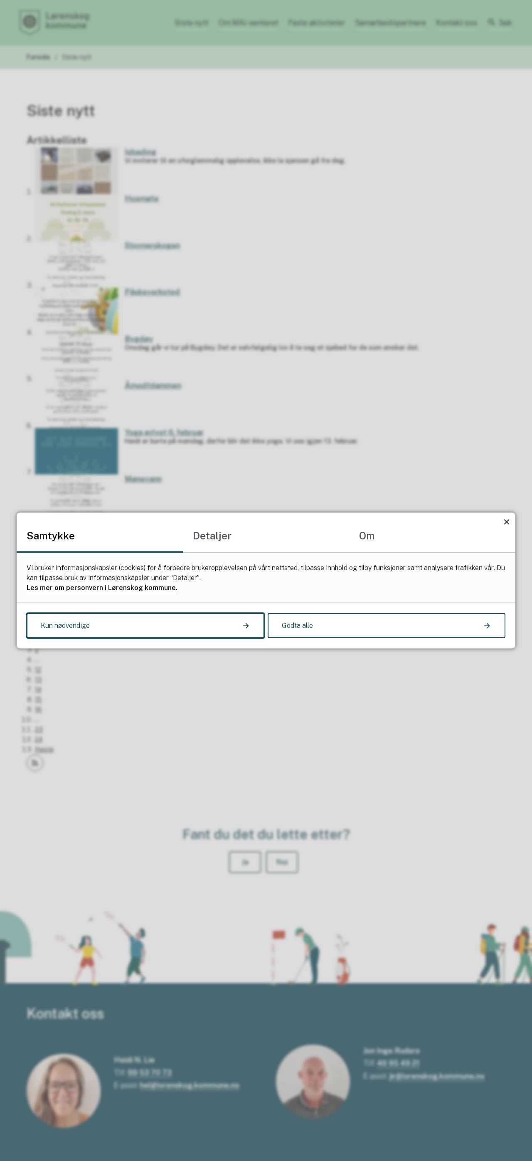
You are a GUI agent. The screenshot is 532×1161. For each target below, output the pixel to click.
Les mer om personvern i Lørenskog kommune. (102, 588)
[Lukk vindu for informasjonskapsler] (506, 521)
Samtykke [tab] (51, 535)
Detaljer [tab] (212, 535)
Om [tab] (367, 535)
